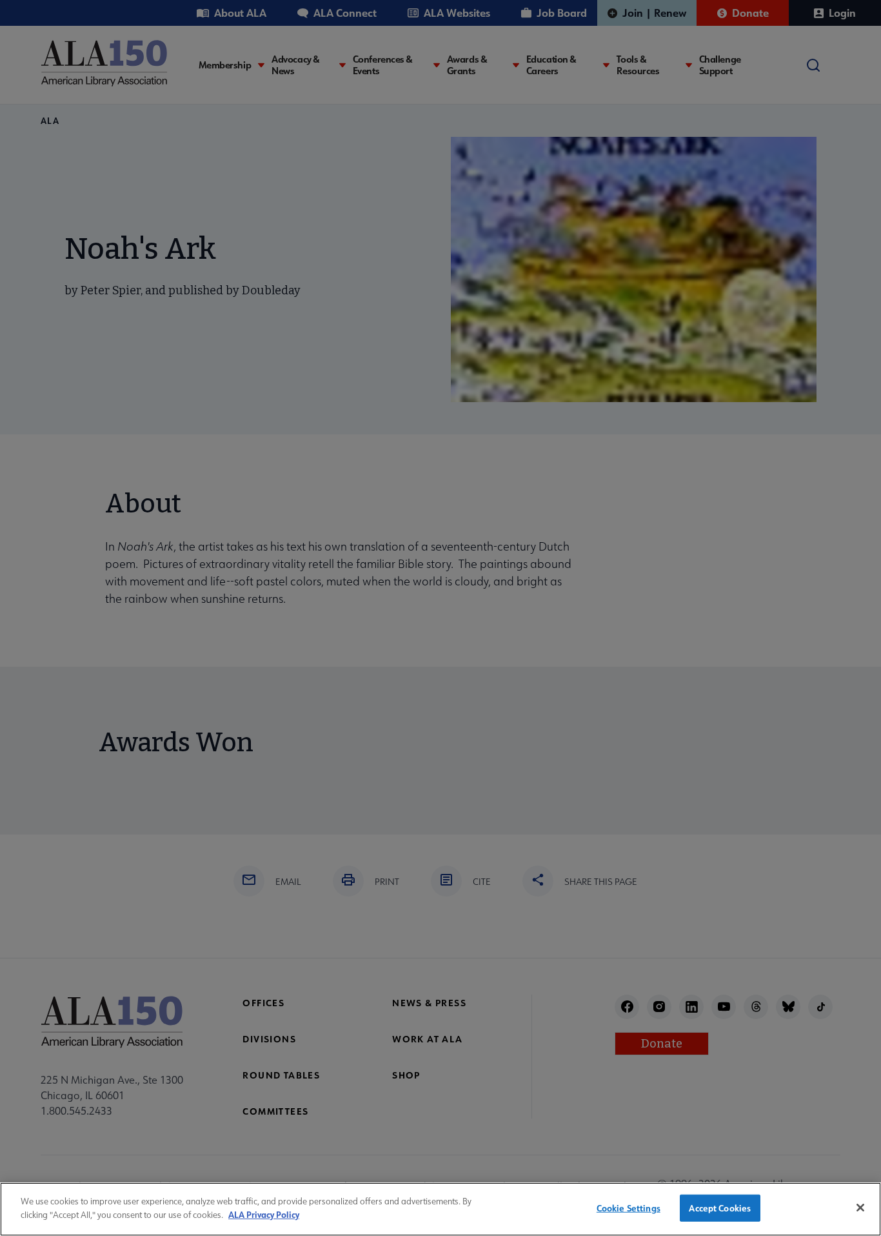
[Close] (860, 1207)
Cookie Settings (628, 1207)
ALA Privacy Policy (263, 1213)
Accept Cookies (720, 1207)
